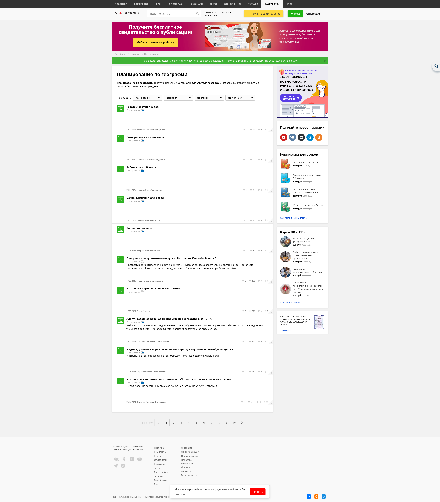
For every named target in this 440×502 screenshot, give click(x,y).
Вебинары (197, 4)
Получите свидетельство (265, 13)
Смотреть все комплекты (293, 217)
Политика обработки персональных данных (164, 496)
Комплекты (141, 4)
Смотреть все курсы (291, 302)
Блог (289, 4)
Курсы (158, 4)
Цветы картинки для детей (145, 197)
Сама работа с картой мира (145, 137)
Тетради (253, 4)
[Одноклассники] (316, 496)
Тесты (213, 4)
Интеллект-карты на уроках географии (153, 288)
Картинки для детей (140, 228)
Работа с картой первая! (142, 106)
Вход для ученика (190, 475)
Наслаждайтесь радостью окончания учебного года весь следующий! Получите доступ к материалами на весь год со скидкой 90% (220, 60)
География (135, 53)
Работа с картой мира (141, 167)
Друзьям (186, 467)
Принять (257, 491)
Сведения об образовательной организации (219, 13)
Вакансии (186, 471)
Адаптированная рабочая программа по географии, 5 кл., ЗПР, (169, 318)
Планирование (152, 53)
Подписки (121, 4)
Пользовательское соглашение (126, 496)
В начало (147, 422)
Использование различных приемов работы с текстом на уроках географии (178, 379)
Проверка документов (187, 461)
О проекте (186, 447)
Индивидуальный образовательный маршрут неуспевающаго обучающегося (179, 349)
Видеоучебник (232, 4)
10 (234, 422)
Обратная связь (189, 455)
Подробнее (285, 330)
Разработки (272, 4)
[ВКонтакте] (309, 496)
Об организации (190, 451)
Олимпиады (176, 4)
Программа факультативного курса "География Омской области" (171, 258)
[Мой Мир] (324, 496)
